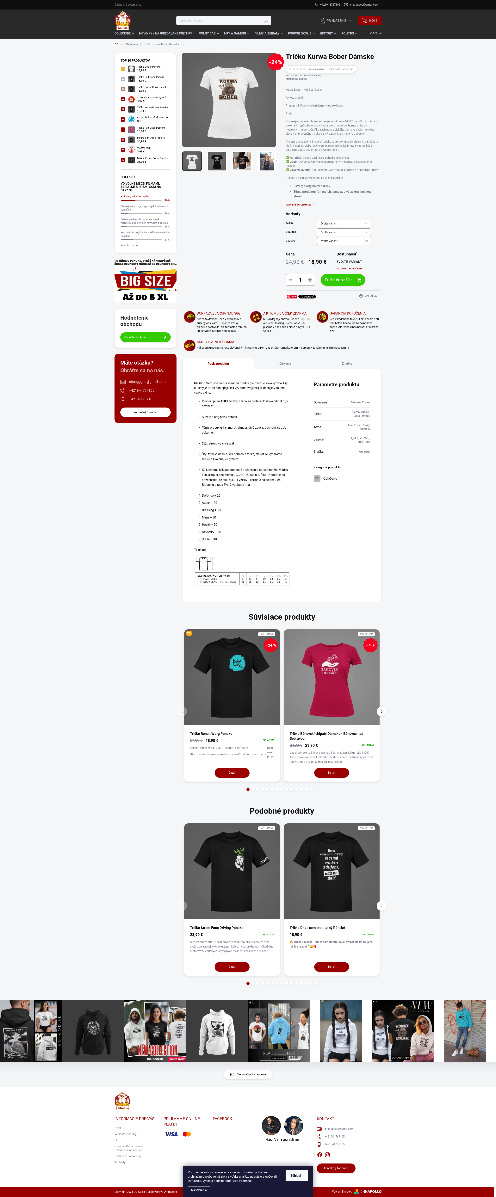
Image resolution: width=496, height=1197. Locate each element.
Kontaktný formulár (146, 412)
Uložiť (294, 296)
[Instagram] (327, 1154)
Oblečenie (330, 478)
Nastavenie (199, 1190)
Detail (232, 772)
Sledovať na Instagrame (251, 1074)
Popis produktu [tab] (218, 363)
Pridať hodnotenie (135, 337)
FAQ (117, 1140)
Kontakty (120, 1162)
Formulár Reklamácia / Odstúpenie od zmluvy (128, 1148)
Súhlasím (296, 1175)
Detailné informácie (298, 204)
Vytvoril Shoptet (342, 1191)
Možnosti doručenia (350, 268)
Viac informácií (242, 1181)
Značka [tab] (347, 363)
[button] (248, 789)
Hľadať (266, 20)
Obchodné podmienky (128, 4)
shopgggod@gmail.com (147, 382)
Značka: (296, 79)
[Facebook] (320, 1154)
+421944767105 (141, 390)
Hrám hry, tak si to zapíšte (135, 196)
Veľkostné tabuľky (126, 1134)
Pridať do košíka (338, 280)
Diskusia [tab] (285, 363)
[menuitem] (125, 33)
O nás (118, 1127)
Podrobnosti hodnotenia (340, 69)
